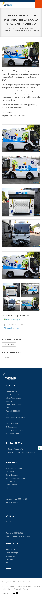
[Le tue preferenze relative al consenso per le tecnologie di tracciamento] (40, 448)
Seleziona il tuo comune (15, 468)
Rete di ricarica (11, 522)
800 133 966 (18, 533)
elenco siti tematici (24, 586)
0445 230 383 (28, 536)
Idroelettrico (10, 556)
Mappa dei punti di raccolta (16, 478)
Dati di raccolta (11, 485)
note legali (10, 586)
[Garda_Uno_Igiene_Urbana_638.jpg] (21, 138)
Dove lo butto (11, 481)
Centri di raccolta (12, 475)
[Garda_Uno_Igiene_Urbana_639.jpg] (21, 297)
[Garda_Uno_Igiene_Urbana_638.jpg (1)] (21, 265)
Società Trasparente (15, 449)
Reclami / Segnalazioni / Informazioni (21, 452)
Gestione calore (12, 549)
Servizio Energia (12, 553)
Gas (7, 562)
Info (7, 488)
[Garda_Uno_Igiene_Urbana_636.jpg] (21, 202)
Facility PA (9, 559)
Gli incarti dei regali (10, 328)
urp (3, 586)
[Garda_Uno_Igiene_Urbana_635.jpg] (21, 170)
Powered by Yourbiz (21, 589)
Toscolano (7, 357)
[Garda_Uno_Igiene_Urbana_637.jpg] (21, 233)
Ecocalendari (10, 472)
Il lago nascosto (9, 344)
